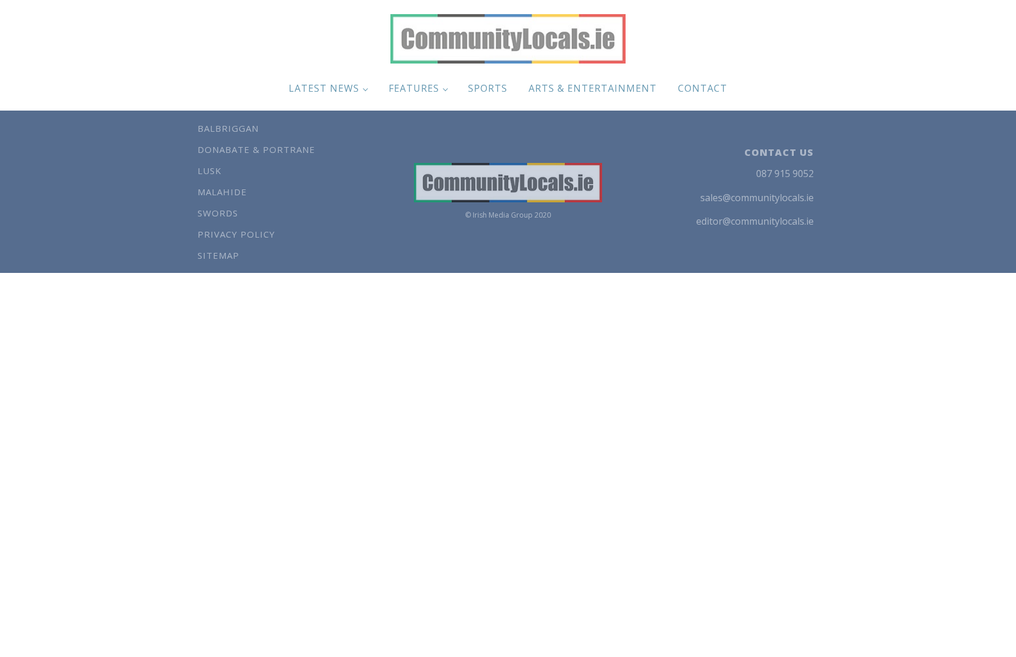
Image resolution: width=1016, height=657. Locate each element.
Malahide (222, 192)
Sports (487, 88)
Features (414, 88)
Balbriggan (228, 128)
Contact (702, 88)
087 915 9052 (785, 173)
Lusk (210, 170)
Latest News (324, 88)
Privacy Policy (236, 234)
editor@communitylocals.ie (755, 221)
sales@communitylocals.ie (757, 197)
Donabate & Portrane (256, 149)
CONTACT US (779, 152)
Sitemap (218, 255)
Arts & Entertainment (593, 88)
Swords (218, 213)
